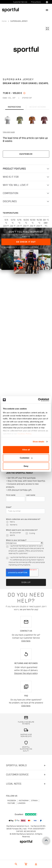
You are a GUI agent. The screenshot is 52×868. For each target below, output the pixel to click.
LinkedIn (21, 803)
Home (4, 21)
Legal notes (13, 784)
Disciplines (10, 201)
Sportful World (16, 765)
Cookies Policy (25, 434)
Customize (24, 458)
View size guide (9, 132)
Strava (34, 801)
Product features (14, 168)
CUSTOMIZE (26, 154)
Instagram (24, 801)
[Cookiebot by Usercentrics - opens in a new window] (38, 399)
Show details (38, 442)
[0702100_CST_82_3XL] (8, 120)
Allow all (26, 449)
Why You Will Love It (15, 185)
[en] (11, 10)
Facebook (11, 801)
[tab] (14, 107)
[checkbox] (25, 523)
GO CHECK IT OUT (26, 242)
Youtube (11, 803)
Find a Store (36, 2)
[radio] (25, 522)
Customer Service (20, 2)
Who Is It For (11, 177)
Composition (10, 193)
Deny (26, 466)
